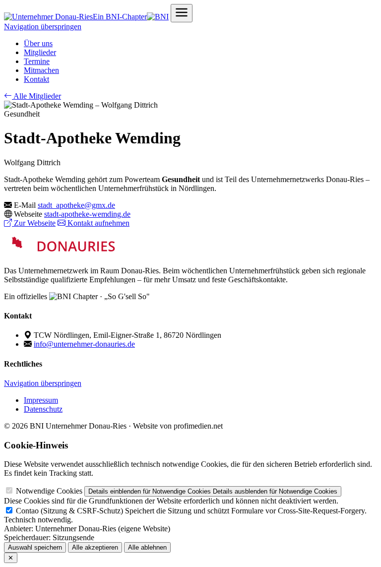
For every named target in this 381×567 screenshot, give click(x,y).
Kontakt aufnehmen (97, 223)
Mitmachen (41, 70)
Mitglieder (40, 52)
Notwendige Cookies (49, 491)
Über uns (38, 43)
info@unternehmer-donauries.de (84, 344)
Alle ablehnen (147, 547)
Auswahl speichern (35, 547)
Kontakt (36, 79)
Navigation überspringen (42, 26)
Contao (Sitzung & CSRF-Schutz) (69, 510)
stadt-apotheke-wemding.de (87, 214)
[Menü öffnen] (181, 13)
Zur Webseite (34, 223)
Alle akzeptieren (95, 547)
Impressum (41, 400)
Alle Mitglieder (36, 96)
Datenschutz (43, 409)
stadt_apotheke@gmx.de (76, 205)
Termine (37, 61)
